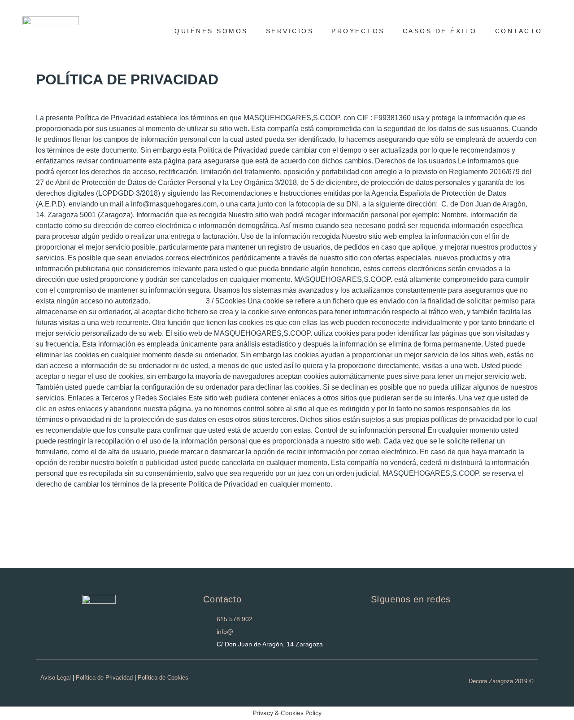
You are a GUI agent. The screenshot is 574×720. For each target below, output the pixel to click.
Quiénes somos (211, 31)
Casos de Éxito (440, 31)
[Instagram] (379, 621)
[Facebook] (398, 621)
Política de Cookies (163, 677)
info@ (225, 631)
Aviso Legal (55, 677)
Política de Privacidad (104, 677)
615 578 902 (234, 619)
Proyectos (358, 31)
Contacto (519, 31)
